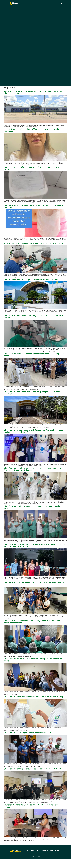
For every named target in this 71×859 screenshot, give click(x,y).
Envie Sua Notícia (36, 3)
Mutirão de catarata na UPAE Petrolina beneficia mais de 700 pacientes (34, 243)
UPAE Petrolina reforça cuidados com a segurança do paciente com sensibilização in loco (32, 621)
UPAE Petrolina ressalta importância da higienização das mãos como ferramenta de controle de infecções (32, 469)
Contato (26, 3)
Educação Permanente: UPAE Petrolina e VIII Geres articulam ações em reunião (33, 806)
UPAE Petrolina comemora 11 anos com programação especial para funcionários (32, 393)
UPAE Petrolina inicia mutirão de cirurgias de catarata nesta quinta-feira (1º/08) (34, 316)
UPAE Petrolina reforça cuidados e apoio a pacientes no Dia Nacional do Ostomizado (34, 206)
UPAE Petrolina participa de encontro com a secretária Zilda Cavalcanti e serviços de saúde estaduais (34, 545)
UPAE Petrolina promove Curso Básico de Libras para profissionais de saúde (33, 660)
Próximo (65, 842)
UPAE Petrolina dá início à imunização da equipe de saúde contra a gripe (34, 697)
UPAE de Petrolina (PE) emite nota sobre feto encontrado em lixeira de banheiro (33, 168)
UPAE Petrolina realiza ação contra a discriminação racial (27, 733)
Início (23, 3)
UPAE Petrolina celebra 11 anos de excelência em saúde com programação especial (35, 355)
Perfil (31, 3)
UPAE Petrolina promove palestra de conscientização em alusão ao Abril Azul (34, 583)
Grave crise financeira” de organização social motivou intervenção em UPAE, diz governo (33, 92)
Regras (42, 3)
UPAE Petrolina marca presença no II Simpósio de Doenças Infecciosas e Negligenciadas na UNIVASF (34, 431)
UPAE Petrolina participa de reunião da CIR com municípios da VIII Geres (34, 769)
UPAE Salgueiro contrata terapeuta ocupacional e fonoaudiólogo (31, 279)
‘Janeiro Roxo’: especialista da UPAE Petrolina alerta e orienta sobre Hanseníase (32, 130)
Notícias (46, 3)
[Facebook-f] (59, 3)
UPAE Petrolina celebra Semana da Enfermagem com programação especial (32, 507)
